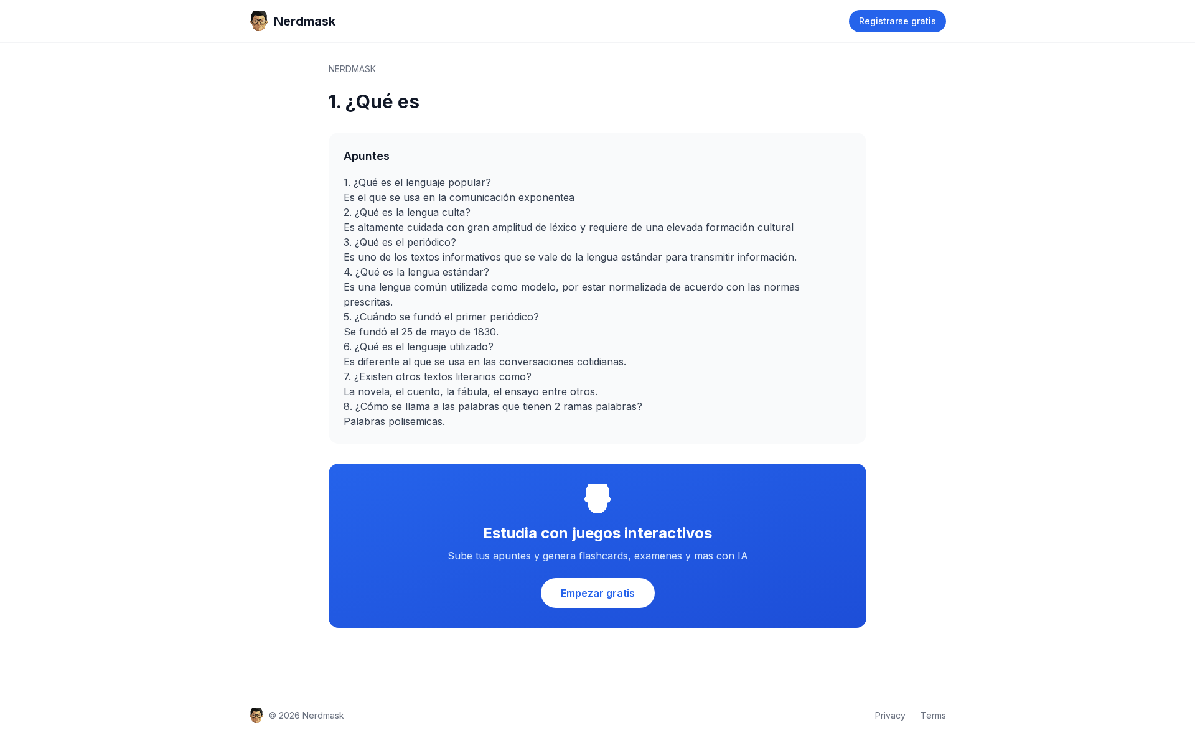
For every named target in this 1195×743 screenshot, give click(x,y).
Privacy (890, 715)
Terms (933, 715)
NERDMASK (352, 68)
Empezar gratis (598, 593)
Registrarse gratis (897, 21)
